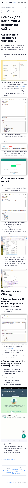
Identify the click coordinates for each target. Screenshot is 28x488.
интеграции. (21, 86)
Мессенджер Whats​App (7, 11)
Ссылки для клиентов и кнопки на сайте (12, 12)
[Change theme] (22, 2)
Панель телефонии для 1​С (8, 7)
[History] (25, 2)
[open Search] (19, 2)
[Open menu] (2, 2)
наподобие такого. (9, 348)
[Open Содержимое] (25, 7)
